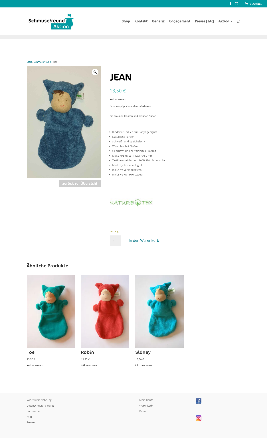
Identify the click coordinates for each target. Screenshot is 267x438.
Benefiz (158, 21)
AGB (29, 417)
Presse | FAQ (204, 21)
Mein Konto (146, 400)
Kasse (142, 411)
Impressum (34, 411)
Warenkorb (146, 405)
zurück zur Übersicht (79, 183)
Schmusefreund (42, 61)
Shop (126, 21)
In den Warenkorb (144, 240)
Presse (31, 422)
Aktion (224, 21)
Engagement (179, 21)
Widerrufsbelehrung (39, 400)
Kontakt (141, 21)
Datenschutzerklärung (40, 405)
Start (29, 61)
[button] (95, 72)
